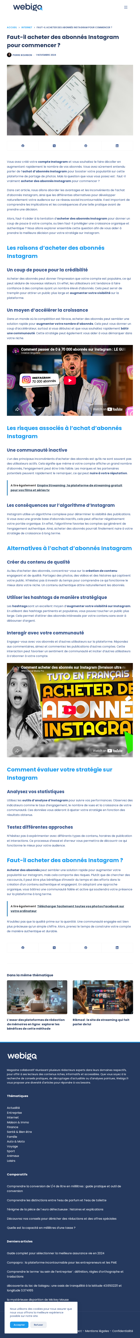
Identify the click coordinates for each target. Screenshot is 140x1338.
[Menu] (125, 7)
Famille (12, 1137)
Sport (11, 1151)
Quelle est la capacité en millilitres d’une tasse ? (41, 1228)
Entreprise (14, 1113)
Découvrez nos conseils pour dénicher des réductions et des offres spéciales (61, 1219)
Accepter (19, 1325)
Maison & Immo (18, 1122)
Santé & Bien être (19, 1132)
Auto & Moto (16, 1141)
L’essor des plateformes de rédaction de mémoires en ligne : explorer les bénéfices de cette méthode (36, 1024)
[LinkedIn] (117, 145)
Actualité (13, 1108)
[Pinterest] (86, 145)
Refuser (38, 1325)
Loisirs (11, 1161)
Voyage (12, 1146)
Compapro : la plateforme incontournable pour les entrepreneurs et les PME (62, 1262)
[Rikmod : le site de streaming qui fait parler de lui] (103, 997)
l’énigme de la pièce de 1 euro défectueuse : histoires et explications (55, 1209)
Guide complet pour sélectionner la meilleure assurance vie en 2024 (55, 1253)
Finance (12, 1127)
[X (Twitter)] (54, 145)
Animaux (13, 1156)
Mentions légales (97, 1331)
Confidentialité (122, 1331)
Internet (13, 1117)
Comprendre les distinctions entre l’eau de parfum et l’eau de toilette (56, 1200)
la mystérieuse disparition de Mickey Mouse (38, 1300)
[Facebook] (23, 145)
